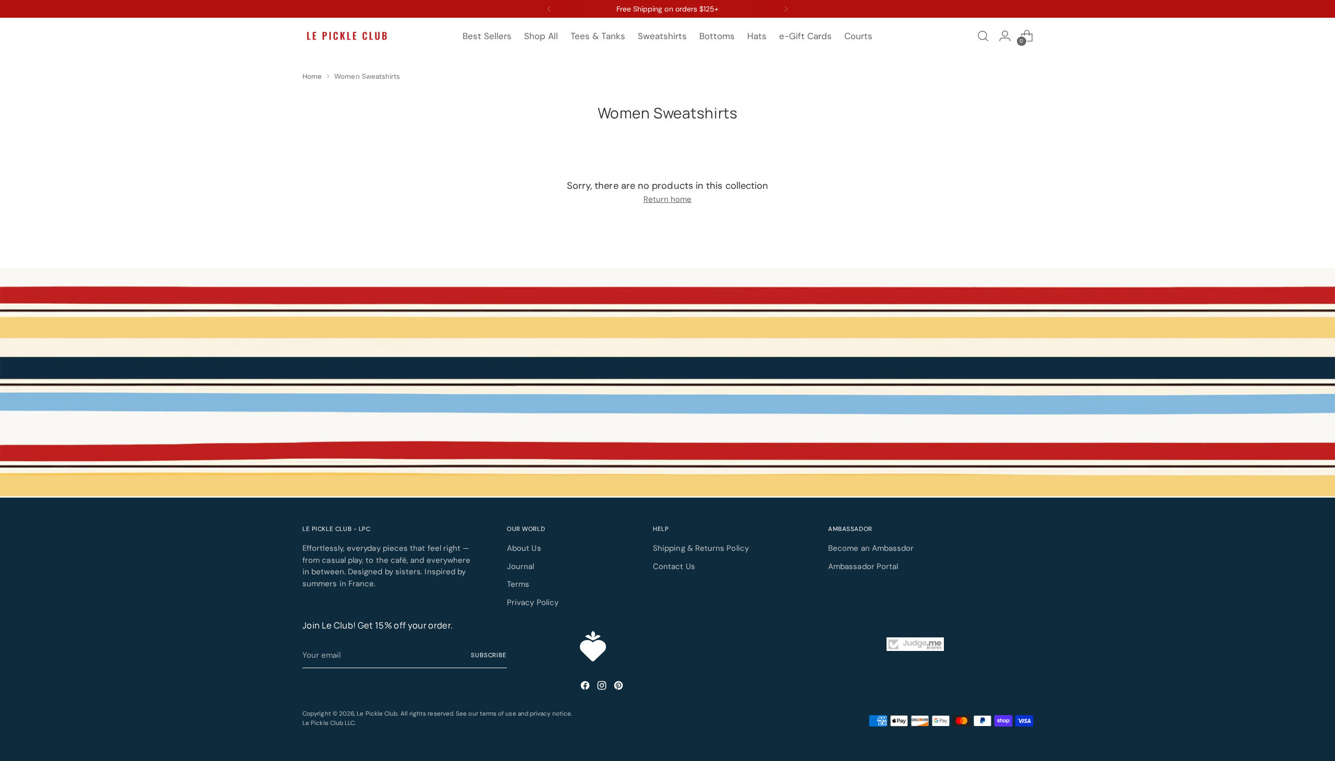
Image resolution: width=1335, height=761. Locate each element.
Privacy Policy (533, 602)
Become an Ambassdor (871, 548)
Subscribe (489, 655)
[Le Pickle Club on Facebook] (586, 687)
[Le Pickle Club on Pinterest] (619, 687)
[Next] (785, 9)
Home (312, 76)
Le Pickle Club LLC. (329, 723)
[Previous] (549, 9)
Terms (518, 584)
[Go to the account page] (1004, 36)
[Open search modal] (983, 36)
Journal (521, 566)
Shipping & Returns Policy (701, 548)
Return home (668, 199)
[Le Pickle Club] (346, 36)
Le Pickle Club (377, 713)
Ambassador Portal (863, 566)
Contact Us (674, 566)
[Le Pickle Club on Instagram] (603, 687)
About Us (524, 548)
